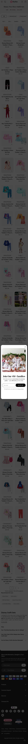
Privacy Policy (21, 389)
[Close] (25, 347)
